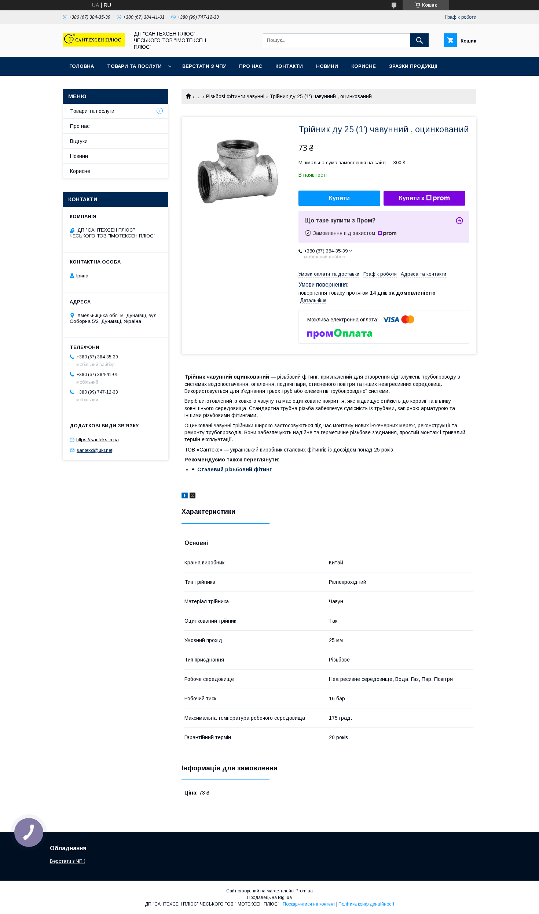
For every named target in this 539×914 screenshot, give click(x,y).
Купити (339, 198)
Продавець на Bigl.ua (269, 897)
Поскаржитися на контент (309, 904)
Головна (81, 66)
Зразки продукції (413, 66)
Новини (327, 66)
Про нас (250, 66)
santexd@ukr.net (94, 450)
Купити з (411, 198)
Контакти (289, 66)
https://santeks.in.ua (97, 439)
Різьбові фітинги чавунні (235, 96)
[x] (192, 497)
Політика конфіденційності (366, 904)
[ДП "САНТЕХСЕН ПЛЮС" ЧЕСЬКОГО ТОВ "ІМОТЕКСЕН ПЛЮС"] (94, 45)
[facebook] (185, 497)
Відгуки (79, 141)
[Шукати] (419, 40)
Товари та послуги (134, 66)
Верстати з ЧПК (67, 861)
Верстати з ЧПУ (204, 66)
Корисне (363, 66)
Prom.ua (304, 890)
